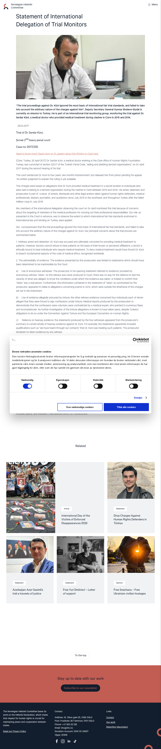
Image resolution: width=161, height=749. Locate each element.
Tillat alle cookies (126, 407)
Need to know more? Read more (33, 153)
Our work (110, 722)
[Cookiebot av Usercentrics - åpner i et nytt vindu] (135, 340)
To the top (80, 655)
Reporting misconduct (117, 727)
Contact (110, 717)
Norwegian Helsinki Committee (21, 6)
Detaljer (138, 397)
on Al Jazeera (57, 153)
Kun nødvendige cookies (80, 407)
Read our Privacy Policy (14, 731)
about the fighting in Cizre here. (82, 153)
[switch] (62, 386)
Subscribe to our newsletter (80, 688)
